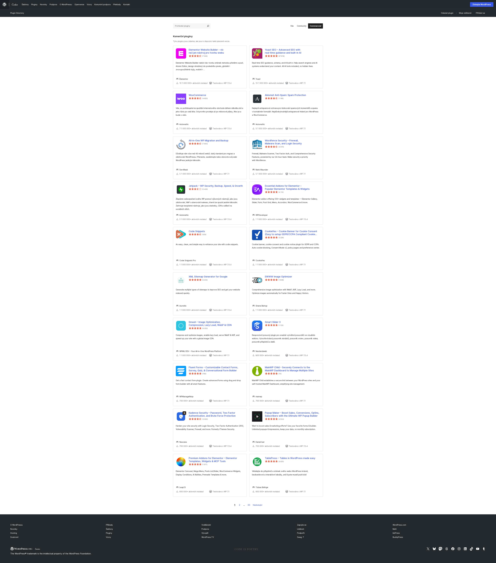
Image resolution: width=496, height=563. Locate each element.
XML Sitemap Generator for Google (208, 276)
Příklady (109, 525)
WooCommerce (197, 95)
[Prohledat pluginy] (208, 26)
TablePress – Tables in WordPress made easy (290, 458)
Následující (257, 505)
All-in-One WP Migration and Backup (208, 140)
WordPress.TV (208, 537)
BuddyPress (398, 537)
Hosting (13, 533)
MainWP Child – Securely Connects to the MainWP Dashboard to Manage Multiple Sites (289, 369)
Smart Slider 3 (273, 322)
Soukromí (14, 537)
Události (300, 529)
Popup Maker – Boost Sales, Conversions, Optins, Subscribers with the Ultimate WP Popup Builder (292, 414)
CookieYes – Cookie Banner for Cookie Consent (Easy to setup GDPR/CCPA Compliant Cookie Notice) (291, 233)
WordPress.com (399, 525)
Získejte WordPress (481, 4)
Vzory (108, 537)
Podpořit (301, 533)
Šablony (109, 529)
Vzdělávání (206, 525)
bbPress (396, 533)
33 (249, 505)
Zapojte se (301, 525)
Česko (37, 549)
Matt (395, 529)
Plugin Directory (17, 13)
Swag (300, 537)
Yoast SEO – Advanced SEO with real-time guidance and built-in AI (283, 51)
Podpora (205, 529)
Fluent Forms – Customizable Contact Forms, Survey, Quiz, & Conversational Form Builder (213, 369)
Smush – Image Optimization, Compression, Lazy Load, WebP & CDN (210, 323)
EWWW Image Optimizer (278, 276)
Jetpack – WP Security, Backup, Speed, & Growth (216, 185)
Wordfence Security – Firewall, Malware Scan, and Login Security (283, 142)
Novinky (13, 529)
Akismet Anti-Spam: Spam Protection (285, 95)
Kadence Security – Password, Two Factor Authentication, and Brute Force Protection (212, 414)
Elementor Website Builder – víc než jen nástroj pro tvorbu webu (206, 51)
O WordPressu (16, 525)
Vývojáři (205, 533)
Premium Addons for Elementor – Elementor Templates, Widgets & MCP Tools (213, 459)
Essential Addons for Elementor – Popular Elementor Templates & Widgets (287, 187)
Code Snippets (197, 231)
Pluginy (109, 533)
